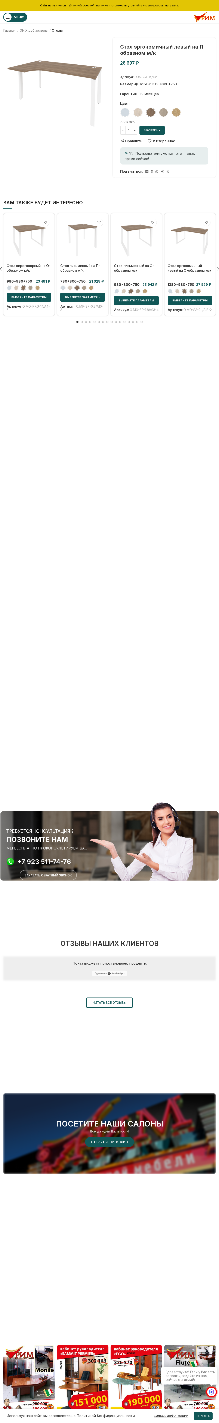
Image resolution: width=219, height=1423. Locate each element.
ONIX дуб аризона (34, 30)
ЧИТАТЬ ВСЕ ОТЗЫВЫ (109, 1002)
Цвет (124, 103)
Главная (9, 30)
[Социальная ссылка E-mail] (147, 171)
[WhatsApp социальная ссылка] (156, 171)
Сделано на (101, 973)
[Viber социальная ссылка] (168, 171)
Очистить (129, 121)
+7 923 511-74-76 (44, 862)
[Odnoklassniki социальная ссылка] (152, 171)
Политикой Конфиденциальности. (106, 1416)
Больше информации (171, 1415)
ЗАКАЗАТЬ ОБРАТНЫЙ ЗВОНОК (48, 875)
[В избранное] (45, 222)
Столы (57, 30)
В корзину (152, 130)
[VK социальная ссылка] (162, 171)
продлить (137, 963)
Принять (203, 1415)
